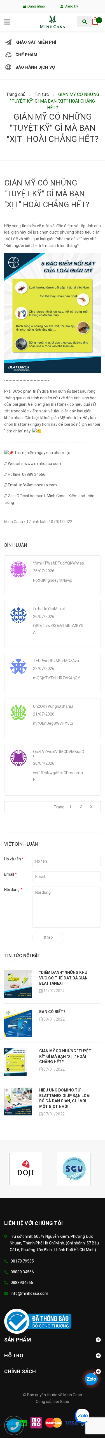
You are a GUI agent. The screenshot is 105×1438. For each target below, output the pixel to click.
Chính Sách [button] (20, 1371)
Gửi (47, 937)
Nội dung (13, 889)
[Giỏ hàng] (95, 19)
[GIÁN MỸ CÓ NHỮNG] (15, 1062)
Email (10, 874)
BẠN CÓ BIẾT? (52, 1011)
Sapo (64, 1401)
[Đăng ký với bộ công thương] (37, 1321)
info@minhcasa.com (29, 1293)
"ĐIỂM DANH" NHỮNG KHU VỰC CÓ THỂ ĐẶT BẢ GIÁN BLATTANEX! (63, 978)
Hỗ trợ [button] (13, 1355)
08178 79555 (22, 1261)
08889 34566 (22, 1272)
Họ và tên (14, 859)
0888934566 (22, 1282)
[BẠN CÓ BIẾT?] (18, 1023)
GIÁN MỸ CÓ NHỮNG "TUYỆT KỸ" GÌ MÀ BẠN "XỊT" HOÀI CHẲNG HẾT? (65, 1056)
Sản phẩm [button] (17, 1340)
